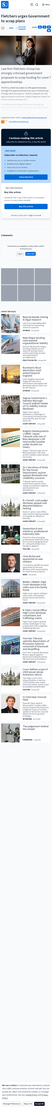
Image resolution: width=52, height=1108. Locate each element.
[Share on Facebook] (49, 27)
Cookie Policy (31, 1094)
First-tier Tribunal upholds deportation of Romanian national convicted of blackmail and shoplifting (36, 644)
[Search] (36, 4)
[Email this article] (49, 30)
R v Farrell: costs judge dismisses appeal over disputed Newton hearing (35, 504)
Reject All (28, 1104)
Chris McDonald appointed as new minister (33, 559)
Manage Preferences (11, 1104)
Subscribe (30, 253)
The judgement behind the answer (35, 728)
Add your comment (22, 28)
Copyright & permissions (19, 121)
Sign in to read (35, 215)
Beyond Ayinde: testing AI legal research (35, 318)
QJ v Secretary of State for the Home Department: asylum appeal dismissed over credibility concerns (35, 473)
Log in (20, 253)
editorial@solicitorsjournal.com (34, 117)
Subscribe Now (26, 177)
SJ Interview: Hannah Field (34, 698)
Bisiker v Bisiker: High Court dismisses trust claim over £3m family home (35, 586)
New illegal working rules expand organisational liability (35, 340)
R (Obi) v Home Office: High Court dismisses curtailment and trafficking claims (35, 614)
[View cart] (31, 4)
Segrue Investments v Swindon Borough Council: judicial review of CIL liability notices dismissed (35, 403)
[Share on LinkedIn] (40, 27)
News (11, 28)
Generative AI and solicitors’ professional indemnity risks (35, 531)
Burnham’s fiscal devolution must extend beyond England (32, 372)
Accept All (39, 1104)
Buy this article (26, 206)
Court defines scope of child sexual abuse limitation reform (35, 672)
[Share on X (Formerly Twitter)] (44, 27)
